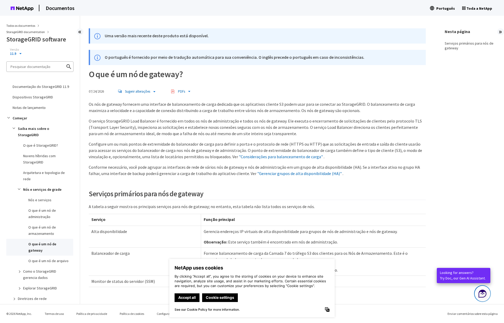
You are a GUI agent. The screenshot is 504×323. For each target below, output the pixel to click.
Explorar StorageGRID (40, 288)
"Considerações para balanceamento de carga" (281, 156)
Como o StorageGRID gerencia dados (39, 274)
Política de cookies (132, 314)
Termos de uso (54, 314)
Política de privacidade (91, 314)
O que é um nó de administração (42, 213)
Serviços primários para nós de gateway (469, 45)
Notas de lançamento (29, 107)
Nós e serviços (39, 200)
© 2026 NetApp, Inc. (19, 314)
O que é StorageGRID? (40, 145)
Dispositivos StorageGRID (33, 97)
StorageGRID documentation (25, 32)
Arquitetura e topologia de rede (44, 175)
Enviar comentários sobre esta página (473, 314)
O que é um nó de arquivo (48, 260)
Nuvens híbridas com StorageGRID (39, 159)
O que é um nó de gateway (42, 247)
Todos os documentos (20, 26)
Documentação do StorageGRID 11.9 (41, 86)
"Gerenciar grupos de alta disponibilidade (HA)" (299, 173)
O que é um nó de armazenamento (42, 230)
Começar (20, 118)
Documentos (60, 8)
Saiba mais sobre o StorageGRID (33, 131)
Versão (14, 49)
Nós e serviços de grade (42, 189)
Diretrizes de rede (32, 298)
